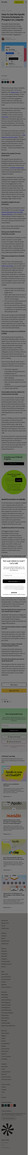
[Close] (26, 556)
